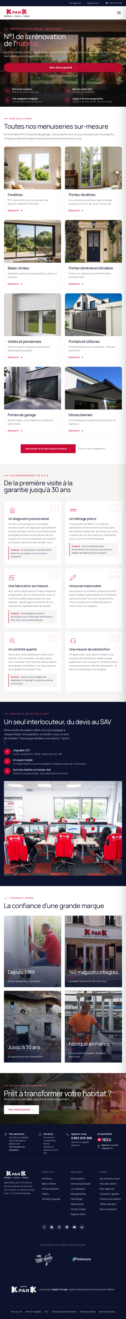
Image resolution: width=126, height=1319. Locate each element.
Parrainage (76, 1198)
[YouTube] (74, 1227)
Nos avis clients (108, 1183)
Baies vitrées (49, 1183)
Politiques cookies (88, 1311)
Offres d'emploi (108, 1204)
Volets (45, 1193)
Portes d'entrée (50, 1188)
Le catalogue (78, 1188)
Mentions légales (33, 1311)
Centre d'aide (78, 1209)
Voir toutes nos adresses (17, 1148)
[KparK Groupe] (24, 1289)
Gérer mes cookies (107, 1311)
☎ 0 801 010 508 (113, 3)
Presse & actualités (110, 1198)
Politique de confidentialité (64, 1311)
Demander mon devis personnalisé (48, 448)
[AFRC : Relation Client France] (44, 1259)
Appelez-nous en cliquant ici (109, 1146)
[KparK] (17, 13)
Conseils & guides (109, 1193)
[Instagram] (51, 1227)
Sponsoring (77, 1204)
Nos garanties (78, 1193)
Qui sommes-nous (110, 1178)
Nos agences (75, 3)
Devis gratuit (78, 1178)
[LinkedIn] (82, 1227)
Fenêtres (47, 1178)
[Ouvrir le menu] (119, 12)
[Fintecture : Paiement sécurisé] (81, 1259)
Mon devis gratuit (63, 67)
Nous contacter (108, 1209)
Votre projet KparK (81, 1183)
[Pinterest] (67, 1227)
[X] (59, 1227)
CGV (46, 1311)
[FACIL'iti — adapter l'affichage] (109, 1140)
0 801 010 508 (81, 1138)
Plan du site (16, 1311)
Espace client (93, 3)
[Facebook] (44, 1227)
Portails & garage (51, 1198)
